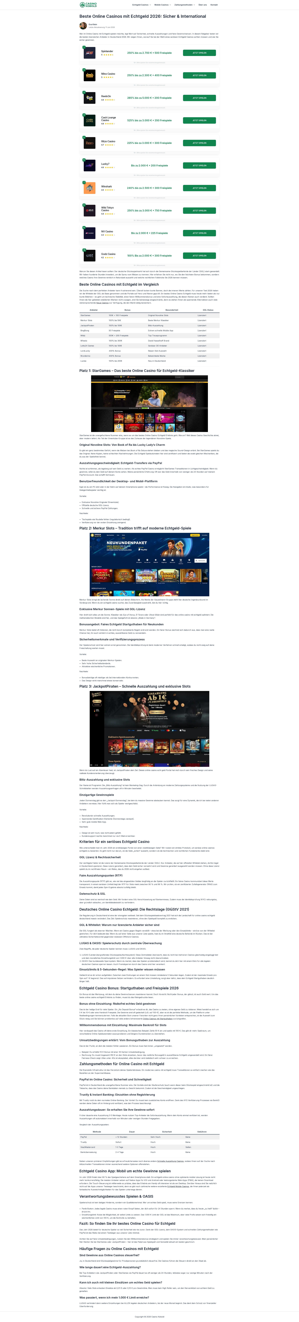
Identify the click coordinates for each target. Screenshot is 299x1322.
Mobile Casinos (162, 5)
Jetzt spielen (199, 53)
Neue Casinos (102, 303)
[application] (149, 4)
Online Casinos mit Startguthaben (158, 1019)
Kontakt (214, 5)
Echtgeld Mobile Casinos (178, 1186)
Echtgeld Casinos (140, 5)
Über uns (203, 5)
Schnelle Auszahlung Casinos (170, 1161)
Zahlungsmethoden (183, 5)
